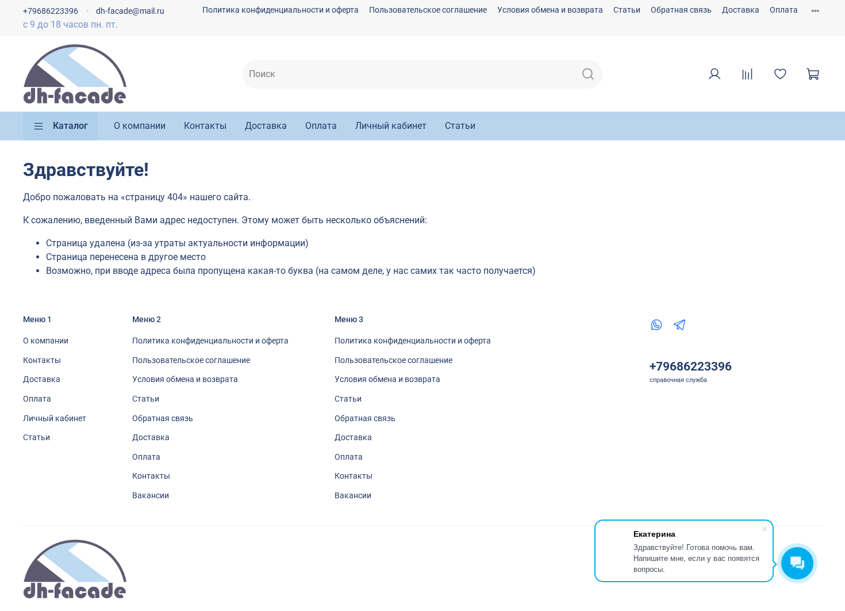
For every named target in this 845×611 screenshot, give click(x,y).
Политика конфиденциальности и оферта (280, 10)
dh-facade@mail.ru (130, 11)
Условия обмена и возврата (550, 10)
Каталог (70, 125)
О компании (140, 125)
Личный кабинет (391, 125)
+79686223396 (50, 11)
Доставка (740, 10)
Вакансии (150, 496)
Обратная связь (681, 10)
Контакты (205, 125)
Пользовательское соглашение (428, 10)
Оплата (784, 10)
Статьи (626, 10)
